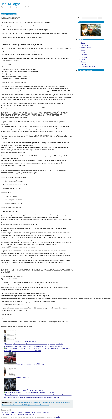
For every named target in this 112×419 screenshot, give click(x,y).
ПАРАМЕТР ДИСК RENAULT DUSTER (41, 392)
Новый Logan (11, 4)
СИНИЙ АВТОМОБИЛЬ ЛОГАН (26, 341)
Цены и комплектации (88, 66)
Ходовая (83, 64)
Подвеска (84, 55)
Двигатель (84, 45)
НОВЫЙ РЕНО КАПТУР (23, 377)
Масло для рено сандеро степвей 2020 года (30, 364)
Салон (83, 59)
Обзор (83, 52)
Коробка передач (86, 47)
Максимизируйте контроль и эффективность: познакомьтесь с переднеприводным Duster (33, 346)
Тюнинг (83, 62)
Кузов (83, 50)
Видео (83, 43)
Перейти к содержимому (8, 14)
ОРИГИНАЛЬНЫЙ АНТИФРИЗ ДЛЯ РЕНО (29, 390)
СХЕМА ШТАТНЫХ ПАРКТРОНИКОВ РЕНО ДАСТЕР (18, 414)
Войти (58, 417)
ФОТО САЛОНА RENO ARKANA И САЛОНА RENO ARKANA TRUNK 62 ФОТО (26, 412)
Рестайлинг (84, 57)
